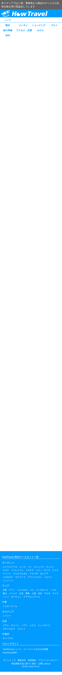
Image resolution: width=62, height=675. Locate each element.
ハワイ (24, 625)
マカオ (47, 593)
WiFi (7, 35)
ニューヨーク (44, 625)
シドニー (7, 615)
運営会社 (22, 660)
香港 (27, 593)
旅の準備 (7, 30)
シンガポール (42, 590)
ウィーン (7, 573)
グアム (6, 625)
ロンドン (50, 567)
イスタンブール (10, 606)
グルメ (54, 25)
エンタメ (23, 25)
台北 (21, 593)
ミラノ (39, 570)
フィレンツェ (17, 570)
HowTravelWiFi (10, 652)
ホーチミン (16, 596)
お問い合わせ (44, 663)
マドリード (20, 577)
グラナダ (34, 573)
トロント (21, 628)
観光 (8, 25)
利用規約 (32, 660)
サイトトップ (9, 660)
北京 (40, 593)
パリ (30, 567)
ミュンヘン (8, 580)
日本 (5, 590)
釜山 (5, 593)
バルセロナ (8, 577)
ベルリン (48, 577)
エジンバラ (39, 567)
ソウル (53, 590)
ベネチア (29, 570)
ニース (22, 567)
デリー (12, 590)
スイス (55, 570)
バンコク (13, 593)
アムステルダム (20, 573)
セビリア (44, 573)
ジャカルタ (22, 590)
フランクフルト (35, 577)
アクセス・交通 (24, 30)
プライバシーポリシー (48, 660)
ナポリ (6, 570)
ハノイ (7, 20)
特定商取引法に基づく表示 (23, 663)
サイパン (15, 625)
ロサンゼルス (9, 628)
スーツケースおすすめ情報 (35, 649)
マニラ (55, 593)
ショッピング (38, 25)
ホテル (40, 30)
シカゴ (33, 625)
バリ (32, 590)
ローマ (47, 570)
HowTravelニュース (12, 649)
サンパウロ (8, 638)
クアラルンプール (31, 596)
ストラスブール (10, 567)
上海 (34, 593)
